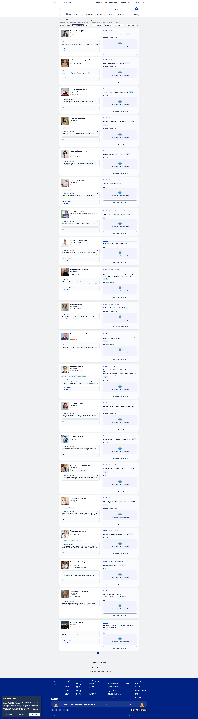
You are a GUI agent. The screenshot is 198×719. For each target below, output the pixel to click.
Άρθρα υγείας (111, 691)
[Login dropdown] (137, 2)
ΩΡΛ (77, 683)
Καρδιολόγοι (79, 696)
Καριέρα (136, 693)
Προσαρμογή (8, 714)
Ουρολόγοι (78, 694)
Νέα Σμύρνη (67, 696)
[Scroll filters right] (127, 14)
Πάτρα (66, 691)
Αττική (62, 25)
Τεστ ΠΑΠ (91, 686)
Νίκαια (66, 694)
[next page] (102, 653)
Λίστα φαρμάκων (112, 698)
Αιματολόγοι (93, 671)
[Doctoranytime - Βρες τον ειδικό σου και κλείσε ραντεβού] (88, 672)
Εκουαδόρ (119, 704)
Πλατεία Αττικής (118, 25)
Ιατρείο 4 (123, 211)
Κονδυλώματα (92, 683)
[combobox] (81, 9)
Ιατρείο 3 (117, 211)
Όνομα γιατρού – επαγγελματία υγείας (117, 687)
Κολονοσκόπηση (93, 684)
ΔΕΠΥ (90, 690)
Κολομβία (114, 704)
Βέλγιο (106, 704)
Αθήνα (68, 25)
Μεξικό (109, 704)
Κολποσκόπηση (92, 691)
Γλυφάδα (67, 693)
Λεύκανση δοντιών (93, 689)
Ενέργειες (137, 696)
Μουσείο (87, 25)
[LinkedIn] (60, 710)
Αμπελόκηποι (68, 689)
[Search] (136, 8)
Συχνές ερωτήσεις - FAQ (113, 696)
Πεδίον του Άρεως (97, 25)
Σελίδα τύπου (138, 694)
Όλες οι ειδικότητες (112, 690)
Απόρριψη (21, 714)
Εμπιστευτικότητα (138, 697)
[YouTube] (63, 710)
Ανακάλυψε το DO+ (139, 689)
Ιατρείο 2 (111, 30)
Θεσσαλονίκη (68, 684)
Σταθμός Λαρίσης (131, 25)
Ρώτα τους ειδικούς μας (113, 697)
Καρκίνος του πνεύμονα (94, 696)
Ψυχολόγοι (78, 690)
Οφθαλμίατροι (79, 691)
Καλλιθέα (67, 690)
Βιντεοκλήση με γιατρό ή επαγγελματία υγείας (118, 683)
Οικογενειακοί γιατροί (113, 686)
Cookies (123, 715)
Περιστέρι (67, 687)
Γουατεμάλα (125, 704)
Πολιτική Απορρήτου (11, 707)
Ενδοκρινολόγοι (79, 693)
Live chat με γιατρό (139, 687)
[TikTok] (67, 710)
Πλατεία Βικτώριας (78, 25)
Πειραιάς (67, 686)
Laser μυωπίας (92, 693)
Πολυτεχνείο (108, 25)
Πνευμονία (91, 694)
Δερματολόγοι (79, 684)
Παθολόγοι (78, 689)
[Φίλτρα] (60, 14)
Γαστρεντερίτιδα (93, 687)
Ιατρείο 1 (105, 30)
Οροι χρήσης (117, 715)
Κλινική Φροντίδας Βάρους (141, 690)
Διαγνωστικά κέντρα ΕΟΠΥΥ (114, 694)
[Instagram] (56, 710)
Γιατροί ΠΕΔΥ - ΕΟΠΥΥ (113, 684)
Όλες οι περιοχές (112, 689)
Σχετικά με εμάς (138, 683)
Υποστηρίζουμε (138, 698)
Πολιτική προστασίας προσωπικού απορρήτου (136, 715)
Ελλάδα (102, 704)
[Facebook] (52, 710)
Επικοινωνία (137, 684)
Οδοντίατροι (79, 687)
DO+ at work (137, 686)
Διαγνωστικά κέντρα (113, 693)
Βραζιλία (130, 704)
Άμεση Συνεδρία (138, 691)
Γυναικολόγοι (79, 686)
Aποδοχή (34, 714)
